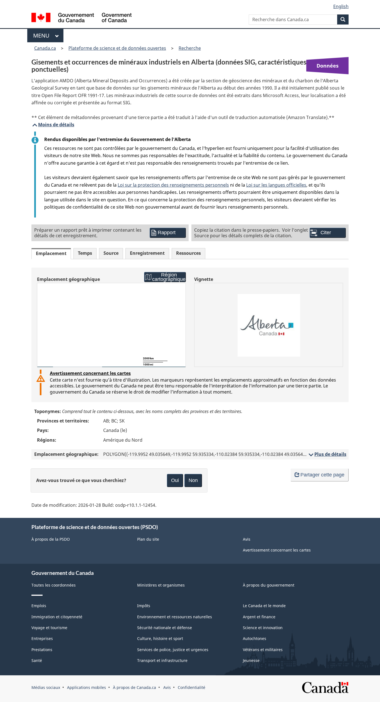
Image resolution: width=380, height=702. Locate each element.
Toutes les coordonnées (53, 585)
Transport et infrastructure (162, 660)
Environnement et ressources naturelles (174, 616)
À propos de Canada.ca (134, 687)
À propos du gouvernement (268, 585)
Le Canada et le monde (264, 605)
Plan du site (148, 539)
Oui (175, 480)
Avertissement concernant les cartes (90, 373)
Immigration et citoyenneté (56, 616)
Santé (36, 660)
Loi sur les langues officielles (276, 185)
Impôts (143, 605)
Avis (246, 539)
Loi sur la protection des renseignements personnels (173, 185)
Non (193, 480)
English (341, 6)
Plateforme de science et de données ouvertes (117, 48)
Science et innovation (263, 627)
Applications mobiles (86, 687)
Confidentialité (191, 687)
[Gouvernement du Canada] (81, 18)
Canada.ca (45, 48)
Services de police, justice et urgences (172, 649)
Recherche (190, 48)
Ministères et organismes (161, 585)
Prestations (41, 649)
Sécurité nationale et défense (164, 627)
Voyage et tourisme (49, 627)
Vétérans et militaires (263, 649)
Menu (42, 35)
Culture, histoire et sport (160, 638)
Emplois (38, 605)
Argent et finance (259, 616)
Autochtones (254, 638)
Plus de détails (327, 454)
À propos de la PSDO (50, 539)
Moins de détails (52, 125)
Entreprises (42, 638)
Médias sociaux (45, 687)
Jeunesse (251, 660)
